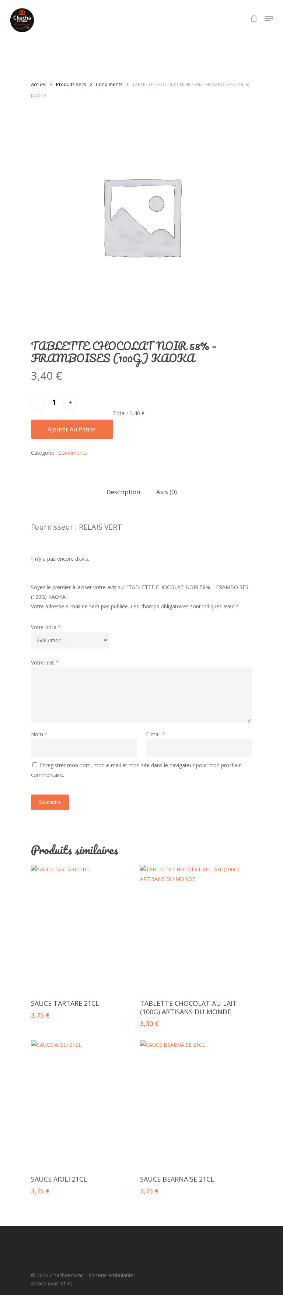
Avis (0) (166, 492)
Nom (39, 734)
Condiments (109, 84)
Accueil (38, 84)
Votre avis (45, 662)
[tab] (123, 492)
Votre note (46, 627)
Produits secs (71, 84)
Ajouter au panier (72, 429)
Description (123, 492)
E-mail (155, 734)
